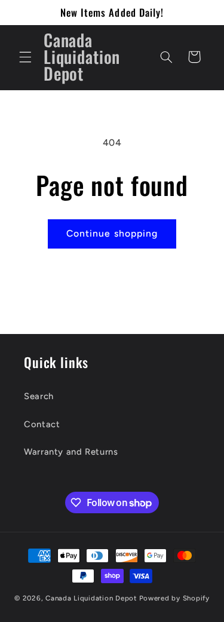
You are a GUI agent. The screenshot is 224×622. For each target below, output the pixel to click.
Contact (42, 424)
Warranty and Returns (71, 451)
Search (39, 396)
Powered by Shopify (174, 598)
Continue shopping (112, 233)
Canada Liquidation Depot (91, 598)
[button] (25, 57)
